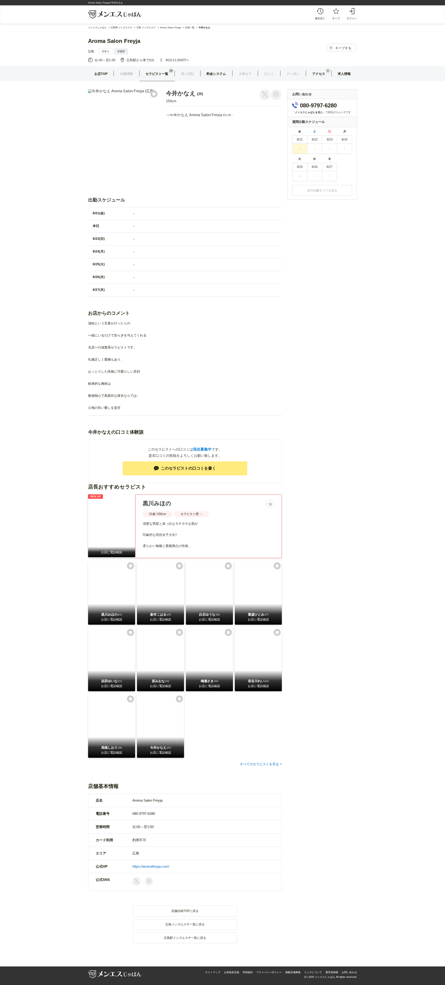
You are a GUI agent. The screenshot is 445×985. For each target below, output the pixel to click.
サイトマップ (212, 972)
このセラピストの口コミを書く (188, 468)
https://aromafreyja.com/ (150, 866)
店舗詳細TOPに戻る (185, 911)
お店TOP (101, 74)
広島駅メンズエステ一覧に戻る (185, 938)
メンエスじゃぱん (97, 27)
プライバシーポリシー (269, 972)
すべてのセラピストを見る (259, 764)
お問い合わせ (349, 972)
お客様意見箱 (231, 972)
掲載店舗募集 (293, 972)
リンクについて (313, 972)
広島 (91, 51)
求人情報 (344, 74)
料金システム (216, 74)
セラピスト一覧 (157, 74)
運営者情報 (331, 972)
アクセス (318, 74)
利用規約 (248, 972)
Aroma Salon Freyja (114, 41)
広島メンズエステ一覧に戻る (185, 924)
